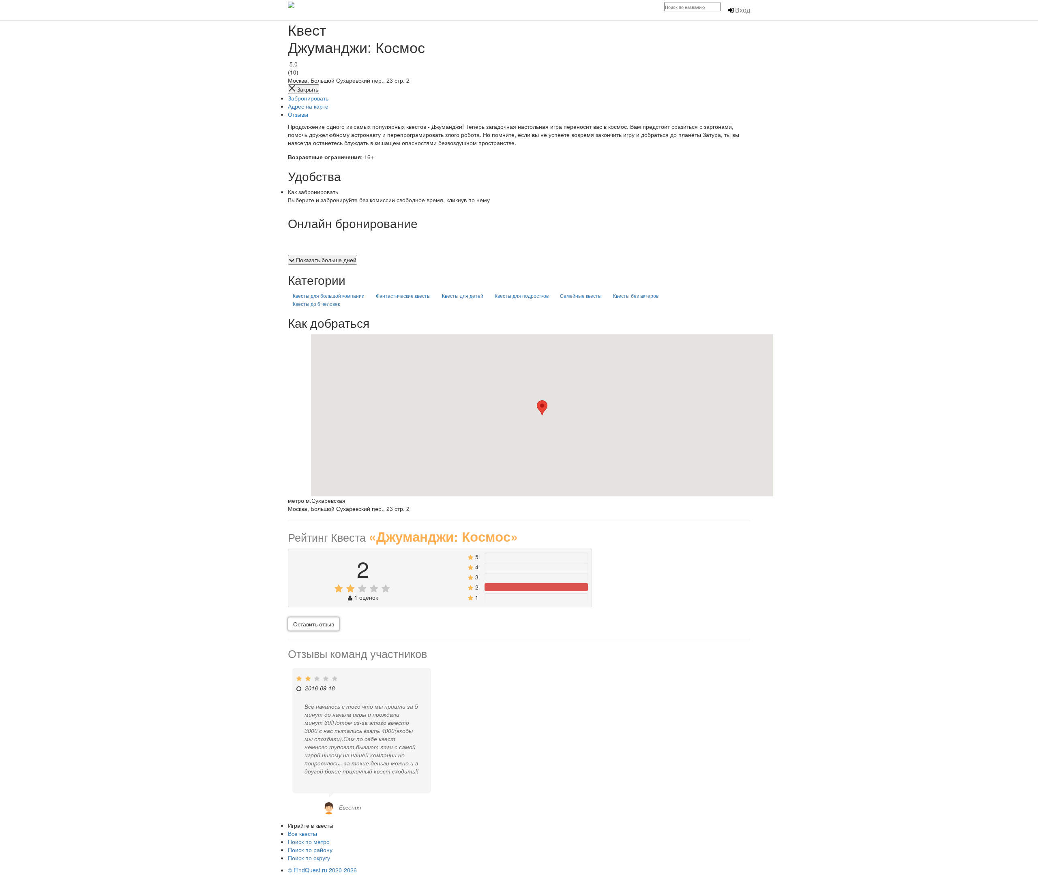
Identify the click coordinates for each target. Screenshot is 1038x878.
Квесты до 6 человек (316, 303)
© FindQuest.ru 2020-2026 (322, 870)
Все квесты (302, 833)
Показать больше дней (325, 260)
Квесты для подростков (522, 295)
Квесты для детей (462, 295)
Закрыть (306, 89)
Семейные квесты (581, 295)
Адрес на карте (308, 106)
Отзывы (298, 114)
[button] (542, 407)
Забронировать (308, 98)
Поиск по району (310, 850)
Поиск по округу (309, 858)
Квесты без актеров (635, 295)
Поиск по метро (309, 841)
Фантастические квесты (403, 295)
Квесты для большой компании (329, 295)
